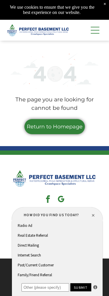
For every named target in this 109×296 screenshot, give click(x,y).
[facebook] (48, 200)
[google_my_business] (61, 200)
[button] (95, 30)
